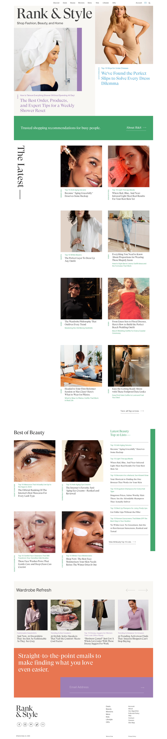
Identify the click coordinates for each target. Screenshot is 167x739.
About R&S (133, 127)
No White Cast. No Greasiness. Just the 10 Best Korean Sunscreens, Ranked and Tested (128, 528)
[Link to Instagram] (25, 726)
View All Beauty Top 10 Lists (120, 542)
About (130, 709)
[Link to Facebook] (19, 726)
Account (139, 3)
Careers (131, 720)
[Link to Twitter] (43, 726)
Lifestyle (106, 3)
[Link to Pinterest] (31, 726)
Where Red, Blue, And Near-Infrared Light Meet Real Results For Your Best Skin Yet (127, 465)
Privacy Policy (132, 736)
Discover (56, 3)
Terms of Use (109, 736)
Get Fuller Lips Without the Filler (125, 512)
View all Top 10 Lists (130, 411)
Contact (131, 718)
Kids (97, 3)
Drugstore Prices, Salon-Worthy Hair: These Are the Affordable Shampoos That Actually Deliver (127, 498)
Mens (90, 3)
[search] (149, 3)
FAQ (129, 716)
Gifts (114, 3)
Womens (81, 3)
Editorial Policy (133, 713)
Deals (65, 3)
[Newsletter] (145, 3)
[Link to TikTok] (37, 726)
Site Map (131, 722)
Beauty (72, 3)
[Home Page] (25, 2)
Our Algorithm (133, 711)
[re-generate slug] (141, 687)
